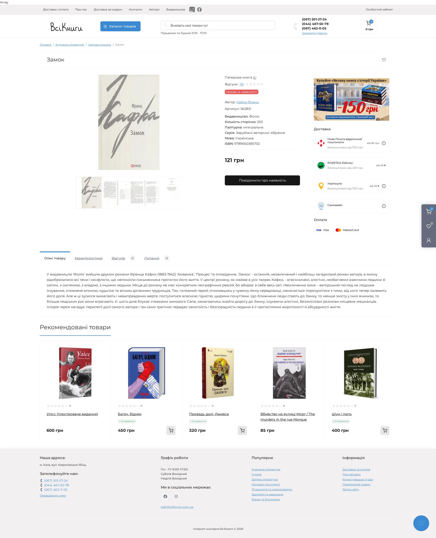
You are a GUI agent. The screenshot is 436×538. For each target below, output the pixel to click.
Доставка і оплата (56, 9)
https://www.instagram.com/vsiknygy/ (176, 496)
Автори (154, 9)
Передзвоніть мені (53, 495)
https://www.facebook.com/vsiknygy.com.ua (165, 496)
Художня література (69, 44)
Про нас (81, 9)
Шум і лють (342, 414)
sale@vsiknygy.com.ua (177, 507)
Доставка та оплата (356, 469)
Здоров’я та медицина (267, 494)
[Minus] (125, 448)
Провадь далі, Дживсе (209, 414)
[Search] (166, 25)
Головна (45, 44)
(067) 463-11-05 (314, 28)
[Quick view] (104, 347)
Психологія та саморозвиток (272, 489)
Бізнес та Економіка (266, 499)
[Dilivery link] (384, 143)
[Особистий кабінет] (428, 240)
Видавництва (175, 9)
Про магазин (351, 474)
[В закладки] (384, 60)
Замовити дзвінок (314, 33)
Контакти (135, 9)
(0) (242, 84)
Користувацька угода (357, 479)
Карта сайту (350, 489)
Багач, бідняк (129, 414)
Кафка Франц (248, 102)
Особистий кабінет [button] (379, 9)
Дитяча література (265, 479)
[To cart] (171, 430)
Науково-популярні (266, 484)
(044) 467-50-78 (315, 24)
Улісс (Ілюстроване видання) (72, 414)
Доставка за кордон (108, 9)
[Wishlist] (104, 355)
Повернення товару (356, 484)
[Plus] (168, 448)
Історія (256, 474)
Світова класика (99, 44)
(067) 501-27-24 (314, 19)
